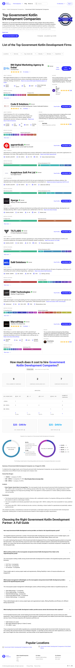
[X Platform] (70, 666)
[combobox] (7, 53)
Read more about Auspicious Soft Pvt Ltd (58, 182)
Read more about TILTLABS (52, 240)
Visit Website (66, 68)
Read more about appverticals (48, 154)
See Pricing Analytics (9, 36)
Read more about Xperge (50, 209)
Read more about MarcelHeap (11, 336)
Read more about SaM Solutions (43, 271)
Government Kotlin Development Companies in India (18, 647)
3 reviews (25, 108)
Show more (6, 98)
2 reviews (25, 326)
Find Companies (17, 3)
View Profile (57, 68)
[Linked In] (68, 666)
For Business (60, 3)
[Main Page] (6, 3)
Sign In (69, 3)
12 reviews (26, 72)
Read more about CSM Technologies (55, 301)
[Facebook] (72, 666)
